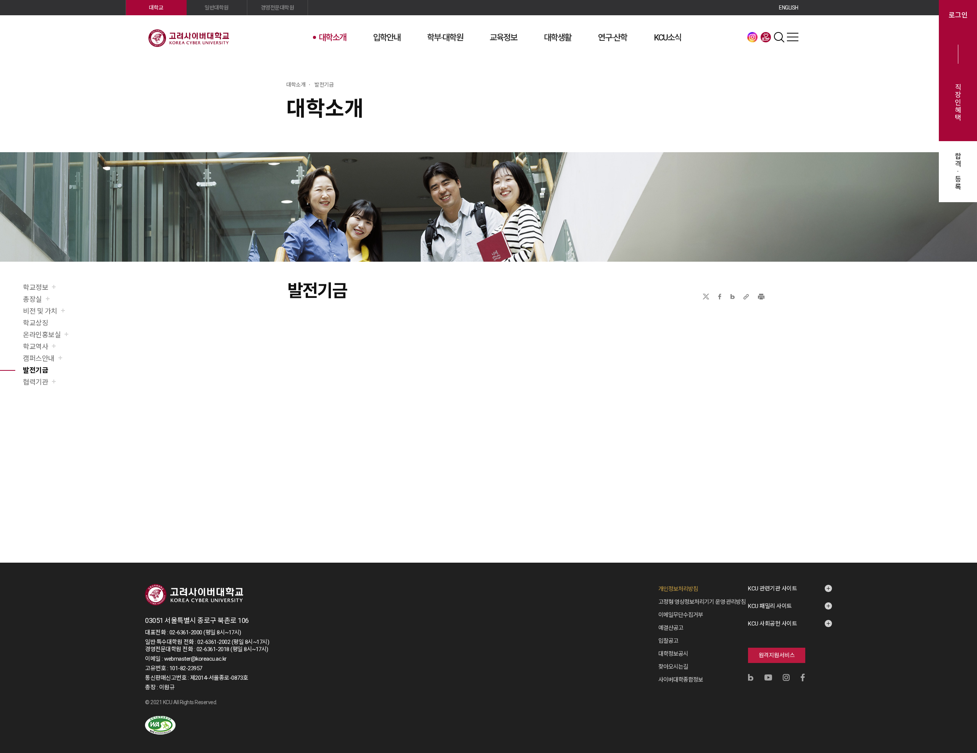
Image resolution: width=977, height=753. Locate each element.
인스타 (752, 37)
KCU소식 (667, 37)
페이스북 (719, 296)
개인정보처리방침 (678, 589)
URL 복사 (746, 296)
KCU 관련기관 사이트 (772, 588)
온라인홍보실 (42, 335)
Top (961, 665)
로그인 (958, 15)
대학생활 (557, 37)
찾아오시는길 (673, 666)
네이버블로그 (732, 296)
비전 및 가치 (40, 311)
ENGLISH (788, 8)
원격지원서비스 (777, 655)
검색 (779, 37)
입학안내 (386, 37)
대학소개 (332, 37)
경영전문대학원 (277, 8)
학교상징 (35, 323)
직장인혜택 (958, 103)
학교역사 (35, 347)
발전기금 (766, 37)
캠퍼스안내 (39, 358)
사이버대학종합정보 (680, 679)
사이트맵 (792, 37)
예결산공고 (670, 627)
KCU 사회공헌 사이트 (772, 623)
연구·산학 (612, 37)
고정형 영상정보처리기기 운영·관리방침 (702, 602)
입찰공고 (668, 640)
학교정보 (35, 287)
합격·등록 (958, 172)
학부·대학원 (445, 37)
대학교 (156, 8)
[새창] (160, 725)
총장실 (32, 299)
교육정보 (503, 37)
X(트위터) (705, 296)
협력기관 (35, 382)
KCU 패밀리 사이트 (770, 606)
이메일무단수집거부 (680, 614)
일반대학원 (217, 8)
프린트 (761, 296)
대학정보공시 (673, 653)
